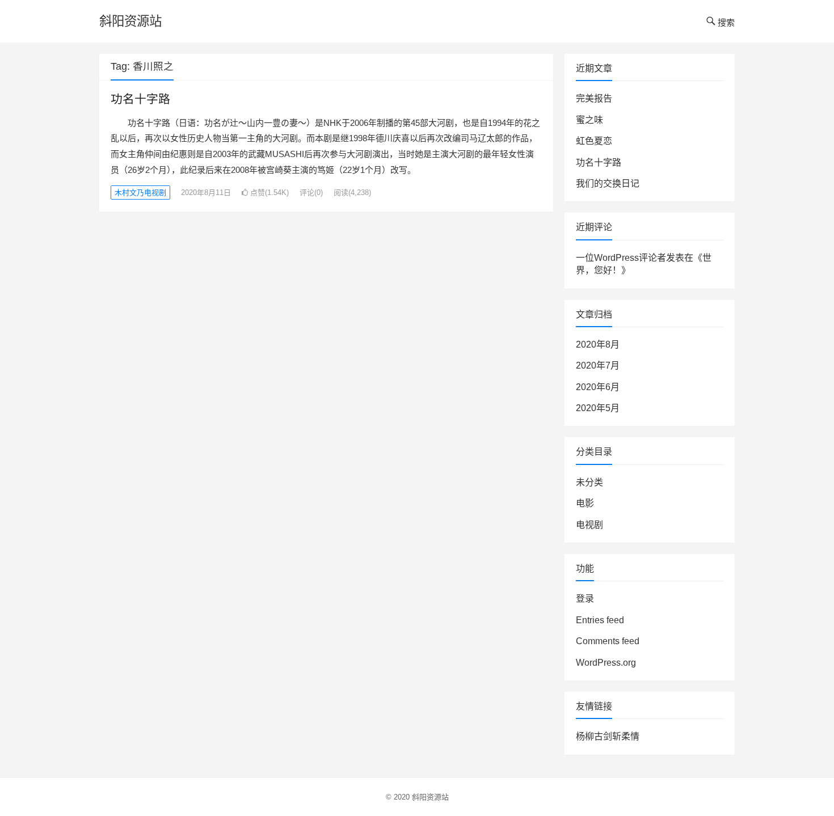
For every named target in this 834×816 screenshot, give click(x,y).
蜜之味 (589, 120)
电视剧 (589, 525)
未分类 (589, 482)
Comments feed (607, 641)
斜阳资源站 (130, 21)
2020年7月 (598, 365)
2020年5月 (598, 408)
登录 (585, 598)
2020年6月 (598, 387)
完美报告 (594, 98)
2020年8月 (598, 344)
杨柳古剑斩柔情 (607, 736)
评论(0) (311, 192)
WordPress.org (606, 662)
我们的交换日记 (607, 183)
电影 (585, 503)
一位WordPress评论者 (621, 258)
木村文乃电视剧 (140, 192)
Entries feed (600, 620)
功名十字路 (140, 98)
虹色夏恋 (594, 141)
